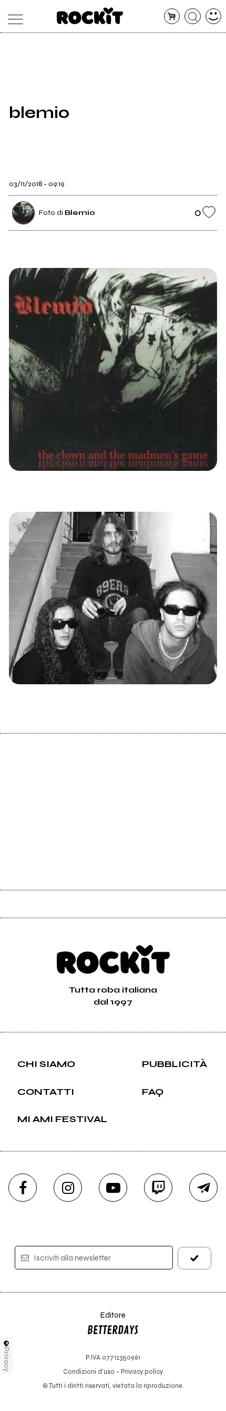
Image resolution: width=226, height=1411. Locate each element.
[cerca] (192, 16)
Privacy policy (142, 1371)
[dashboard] (214, 16)
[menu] (13, 16)
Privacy (6, 1359)
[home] (90, 15)
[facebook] (22, 1187)
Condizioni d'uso (89, 1371)
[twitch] (158, 1187)
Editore (106, 1320)
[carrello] (172, 16)
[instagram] (68, 1187)
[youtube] (113, 1187)
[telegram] (203, 1187)
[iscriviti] (195, 1258)
